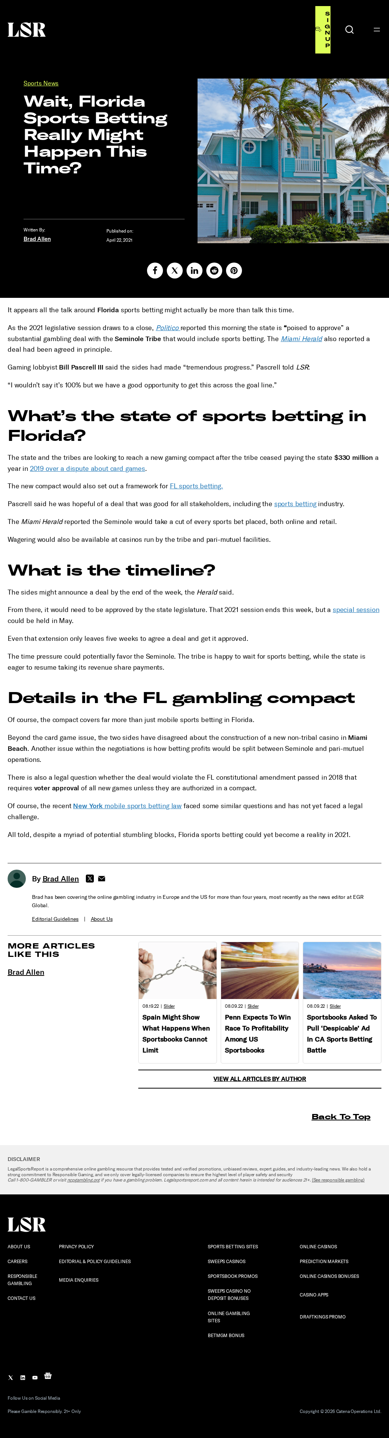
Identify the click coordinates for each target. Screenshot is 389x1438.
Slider (169, 1006)
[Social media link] (155, 270)
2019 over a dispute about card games (87, 468)
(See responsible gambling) (338, 1180)
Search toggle (349, 29)
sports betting (295, 504)
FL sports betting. (196, 486)
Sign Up (327, 29)
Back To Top (341, 1116)
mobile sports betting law (127, 806)
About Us (102, 919)
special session (356, 610)
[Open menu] (376, 29)
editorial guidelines (55, 919)
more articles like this (51, 950)
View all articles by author (259, 1078)
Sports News (41, 83)
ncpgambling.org (83, 1180)
